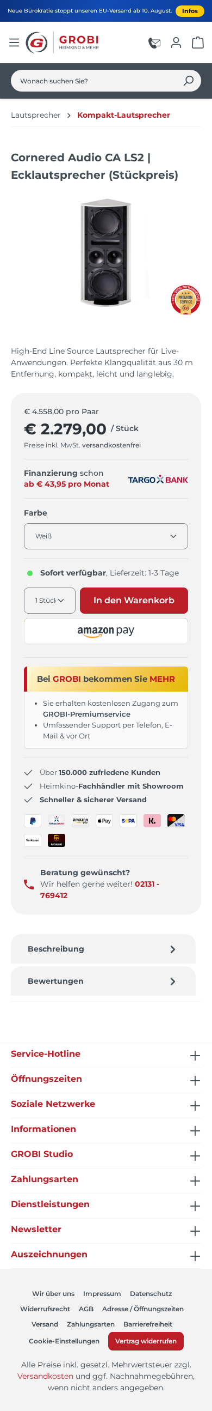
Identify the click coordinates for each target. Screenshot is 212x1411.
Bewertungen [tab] (56, 981)
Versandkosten (45, 1376)
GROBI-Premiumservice (86, 714)
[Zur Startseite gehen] (63, 42)
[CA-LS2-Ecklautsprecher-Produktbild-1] (106, 253)
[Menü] (14, 42)
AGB (86, 1309)
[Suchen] (188, 81)
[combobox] (93, 81)
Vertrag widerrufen (146, 1341)
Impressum (102, 1293)
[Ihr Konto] (176, 42)
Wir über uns (53, 1293)
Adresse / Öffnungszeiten (143, 1309)
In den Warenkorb (133, 600)
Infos (190, 11)
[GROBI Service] (154, 42)
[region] (106, 264)
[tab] (103, 949)
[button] (106, 631)
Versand (45, 1324)
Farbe (35, 512)
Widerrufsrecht (45, 1309)
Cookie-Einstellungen (64, 1341)
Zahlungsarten (91, 1324)
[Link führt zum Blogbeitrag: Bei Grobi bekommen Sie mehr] (186, 300)
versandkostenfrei (111, 445)
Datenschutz (151, 1293)
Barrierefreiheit (147, 1324)
